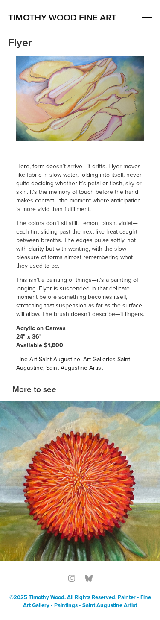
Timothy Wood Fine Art (62, 17)
